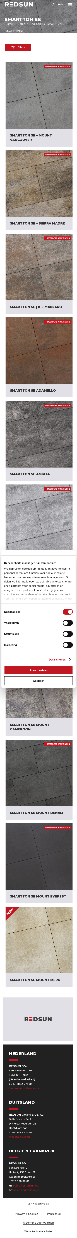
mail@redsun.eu (19, 1137)
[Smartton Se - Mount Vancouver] (39, 95)
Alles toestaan (38, 670)
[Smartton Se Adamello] (39, 350)
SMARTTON (54, 23)
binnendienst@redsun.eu (25, 1088)
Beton (21, 23)
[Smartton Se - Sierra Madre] (39, 183)
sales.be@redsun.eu (26, 1190)
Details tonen (57, 659)
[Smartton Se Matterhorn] (39, 517)
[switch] (68, 623)
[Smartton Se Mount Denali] (39, 773)
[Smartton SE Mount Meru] (39, 940)
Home (9, 23)
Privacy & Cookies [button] (26, 1214)
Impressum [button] (54, 1214)
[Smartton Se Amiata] (39, 434)
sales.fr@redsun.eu (25, 1185)
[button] (65, 4)
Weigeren (38, 680)
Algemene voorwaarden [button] (38, 1222)
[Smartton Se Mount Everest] (39, 856)
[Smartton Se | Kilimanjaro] (39, 267)
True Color (36, 23)
